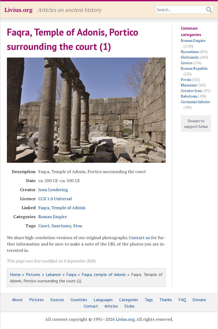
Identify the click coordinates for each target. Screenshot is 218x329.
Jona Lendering (53, 189)
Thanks (165, 299)
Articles (111, 306)
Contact (91, 306)
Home (15, 274)
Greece (186, 62)
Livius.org (18, 10)
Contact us (139, 237)
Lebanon (53, 274)
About (17, 299)
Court (43, 226)
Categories (128, 299)
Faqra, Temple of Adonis (61, 207)
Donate (199, 299)
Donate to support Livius (196, 123)
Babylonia (189, 96)
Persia (186, 79)
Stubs (129, 306)
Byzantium (190, 51)
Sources (57, 299)
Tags (149, 299)
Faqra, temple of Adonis (104, 274)
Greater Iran (191, 90)
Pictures (33, 274)
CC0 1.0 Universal (55, 198)
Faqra (71, 274)
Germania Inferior (195, 101)
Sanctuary (61, 226)
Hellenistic (190, 57)
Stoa (77, 226)
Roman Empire (52, 217)
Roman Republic (194, 68)
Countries (78, 299)
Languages (103, 299)
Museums (189, 84)
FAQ (182, 299)
